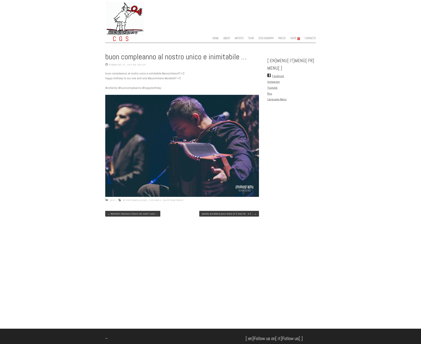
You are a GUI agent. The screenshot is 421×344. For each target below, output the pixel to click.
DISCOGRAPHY (266, 38)
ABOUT (226, 38)
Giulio (141, 64)
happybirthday (173, 200)
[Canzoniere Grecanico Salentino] (133, 38)
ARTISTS (239, 38)
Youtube (272, 88)
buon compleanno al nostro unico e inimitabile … (176, 57)
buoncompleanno (135, 200)
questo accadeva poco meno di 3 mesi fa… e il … (229, 213)
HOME (215, 38)
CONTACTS (310, 38)
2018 (112, 200)
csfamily (155, 200)
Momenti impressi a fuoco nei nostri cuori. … (133, 213)
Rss (269, 93)
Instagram (273, 82)
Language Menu (277, 99)
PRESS (282, 38)
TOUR (251, 38)
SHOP (294, 38)
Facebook (278, 76)
